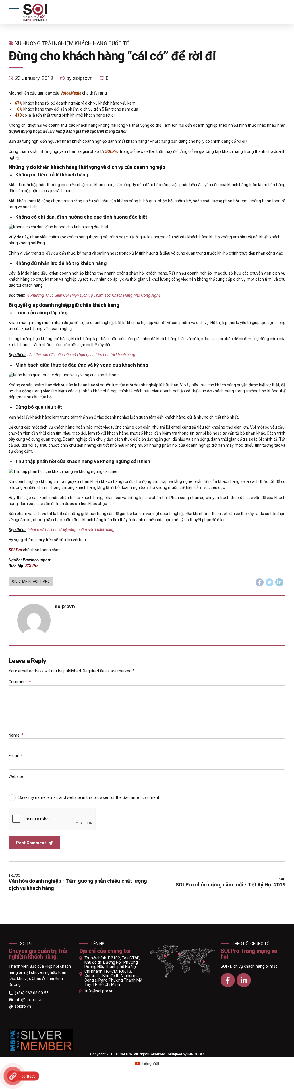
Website (16, 776)
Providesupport (37, 560)
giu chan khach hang (31, 581)
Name (16, 735)
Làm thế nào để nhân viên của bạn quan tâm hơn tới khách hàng (81, 354)
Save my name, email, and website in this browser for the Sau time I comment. (89, 797)
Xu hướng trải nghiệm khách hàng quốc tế (72, 43)
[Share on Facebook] (260, 582)
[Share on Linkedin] (279, 582)
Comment (20, 681)
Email (16, 755)
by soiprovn (79, 78)
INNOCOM (195, 1054)
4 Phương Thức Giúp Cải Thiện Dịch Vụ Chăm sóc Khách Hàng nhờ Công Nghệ (93, 295)
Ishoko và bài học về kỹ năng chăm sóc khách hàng (71, 529)
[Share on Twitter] (270, 582)
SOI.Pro (32, 566)
